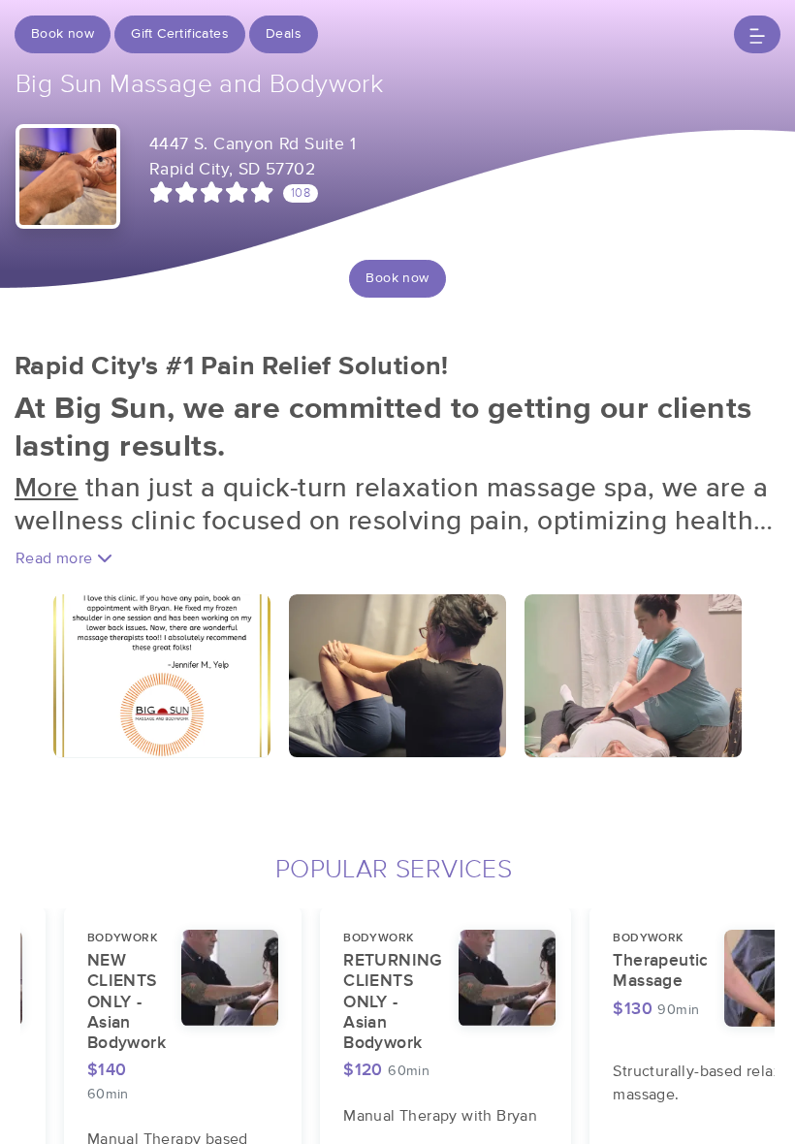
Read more (56, 558)
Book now (62, 34)
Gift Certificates (180, 34)
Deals (284, 34)
